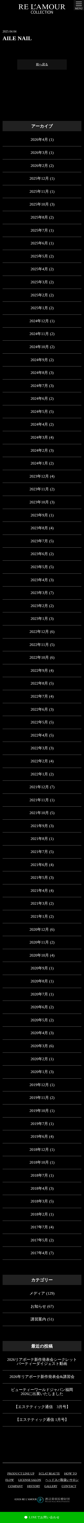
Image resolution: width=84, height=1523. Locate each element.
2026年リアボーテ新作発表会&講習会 (42, 1377)
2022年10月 (39, 657)
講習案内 (38, 1319)
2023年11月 (39, 489)
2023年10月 (39, 502)
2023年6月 (39, 554)
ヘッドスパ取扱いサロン (62, 1480)
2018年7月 (39, 1175)
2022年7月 (39, 696)
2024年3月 (39, 437)
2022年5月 (39, 722)
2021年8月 (39, 838)
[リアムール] (42, 9)
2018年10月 (39, 1162)
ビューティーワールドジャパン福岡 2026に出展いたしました (42, 1392)
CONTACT (69, 1486)
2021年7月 (39, 852)
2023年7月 (39, 541)
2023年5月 (39, 567)
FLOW (9, 1480)
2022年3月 (39, 748)
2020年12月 (39, 929)
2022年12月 (39, 631)
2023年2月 (39, 606)
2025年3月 (39, 282)
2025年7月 (39, 230)
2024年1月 (39, 463)
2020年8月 (39, 981)
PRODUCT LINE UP (20, 1474)
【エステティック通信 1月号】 (42, 1419)
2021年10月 (39, 813)
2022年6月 (39, 709)
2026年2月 (39, 165)
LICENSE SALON (29, 1480)
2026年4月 (39, 139)
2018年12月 (39, 1149)
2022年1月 (39, 774)
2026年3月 (39, 152)
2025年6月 (39, 243)
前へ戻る (42, 64)
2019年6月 (39, 1136)
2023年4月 (39, 580)
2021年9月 (39, 826)
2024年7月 (39, 386)
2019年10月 (39, 1110)
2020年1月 (39, 1072)
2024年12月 (39, 321)
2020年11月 (39, 942)
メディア (37, 1293)
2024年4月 (39, 424)
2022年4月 (39, 735)
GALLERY (50, 1486)
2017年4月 (39, 1253)
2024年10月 (39, 347)
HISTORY (33, 1486)
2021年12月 (39, 787)
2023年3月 (39, 593)
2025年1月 (39, 308)
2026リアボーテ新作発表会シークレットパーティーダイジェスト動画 (42, 1361)
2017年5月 (39, 1240)
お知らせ (38, 1306)
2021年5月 (39, 877)
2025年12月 (39, 178)
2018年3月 (39, 1201)
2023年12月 (39, 476)
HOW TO (70, 1474)
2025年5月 (39, 256)
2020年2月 (39, 1059)
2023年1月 (39, 618)
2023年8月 (39, 528)
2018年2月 (39, 1214)
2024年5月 (39, 411)
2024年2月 (39, 450)
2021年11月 (39, 800)
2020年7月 (39, 994)
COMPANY (15, 1486)
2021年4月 (39, 890)
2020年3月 (39, 1046)
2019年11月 (39, 1097)
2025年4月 (39, 269)
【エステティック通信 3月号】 (42, 1407)
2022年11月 (39, 644)
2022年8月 (39, 683)
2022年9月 (39, 670)
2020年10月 (39, 955)
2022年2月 (39, 761)
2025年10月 (39, 204)
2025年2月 (39, 295)
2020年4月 (39, 1033)
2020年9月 (39, 968)
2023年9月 (39, 515)
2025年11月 (39, 191)
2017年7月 (39, 1227)
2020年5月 (39, 1020)
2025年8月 (39, 217)
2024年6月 (39, 398)
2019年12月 (39, 1085)
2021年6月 (39, 865)
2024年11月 (39, 334)
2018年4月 (39, 1188)
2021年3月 (39, 903)
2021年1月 (39, 916)
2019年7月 (39, 1124)
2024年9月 (39, 360)
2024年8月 (39, 372)
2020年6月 (39, 1007)
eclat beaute (49, 1474)
